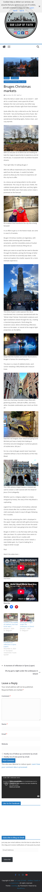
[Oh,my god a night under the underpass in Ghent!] (27, 617)
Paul (20, 95)
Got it (22, 11)
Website (5, 744)
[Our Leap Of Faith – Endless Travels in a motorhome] (4, 46)
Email (4, 734)
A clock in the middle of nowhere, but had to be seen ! (11, 624)
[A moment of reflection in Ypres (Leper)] (11, 637)
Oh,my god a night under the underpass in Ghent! (21, 672)
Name (5, 724)
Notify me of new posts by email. (17, 757)
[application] (21, 787)
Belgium (6, 78)
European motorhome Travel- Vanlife (14, 81)
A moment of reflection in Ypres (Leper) (10, 644)
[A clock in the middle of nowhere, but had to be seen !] (11, 617)
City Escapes (15, 78)
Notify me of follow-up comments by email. (21, 754)
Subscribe (7, 859)
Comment (6, 696)
